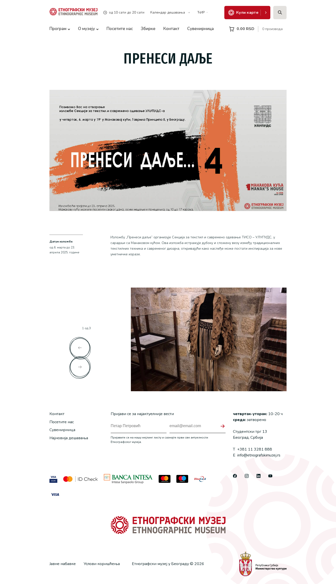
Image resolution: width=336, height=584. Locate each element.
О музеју (86, 29)
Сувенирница (200, 29)
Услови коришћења (102, 564)
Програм (57, 29)
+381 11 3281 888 (252, 449)
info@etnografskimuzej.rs (256, 455)
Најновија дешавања (68, 438)
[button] (80, 347)
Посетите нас (120, 29)
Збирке (148, 29)
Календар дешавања (167, 12)
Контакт (171, 29)
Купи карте (247, 12)
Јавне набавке (62, 564)
